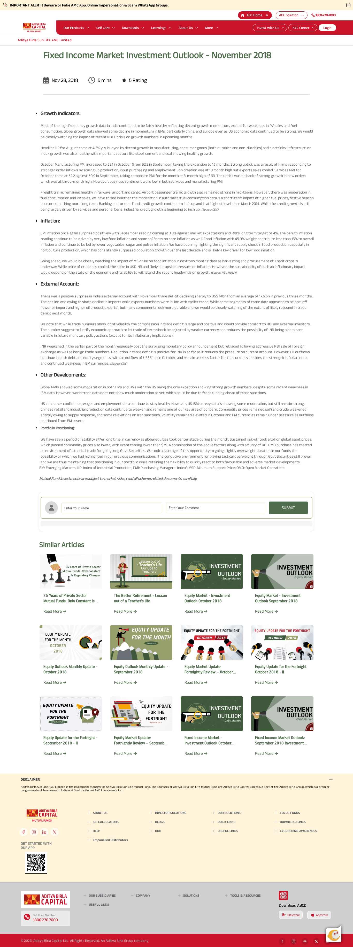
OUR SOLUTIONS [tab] (229, 813)
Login (327, 28)
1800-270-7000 (325, 15)
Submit (288, 507)
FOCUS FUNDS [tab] (290, 813)
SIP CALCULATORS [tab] (106, 822)
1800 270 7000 (45, 920)
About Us (186, 28)
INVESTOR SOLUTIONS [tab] (170, 813)
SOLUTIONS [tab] (191, 895)
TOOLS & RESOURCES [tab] (245, 895)
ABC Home (254, 15)
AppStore (322, 915)
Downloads (130, 28)
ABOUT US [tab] (100, 813)
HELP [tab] (96, 831)
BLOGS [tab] (160, 822)
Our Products (74, 28)
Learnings (158, 28)
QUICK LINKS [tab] (226, 822)
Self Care (103, 28)
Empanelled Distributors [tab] (110, 840)
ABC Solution (288, 15)
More (209, 28)
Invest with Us (268, 28)
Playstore (293, 915)
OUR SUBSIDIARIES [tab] (102, 895)
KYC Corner (301, 28)
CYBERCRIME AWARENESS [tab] (298, 831)
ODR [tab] (158, 831)
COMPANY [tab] (143, 895)
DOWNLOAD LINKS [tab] (293, 822)
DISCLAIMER (30, 779)
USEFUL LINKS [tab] (228, 831)
